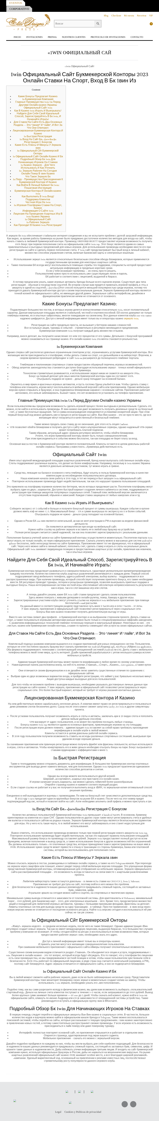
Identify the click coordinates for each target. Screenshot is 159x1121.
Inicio (17, 37)
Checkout (116, 15)
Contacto (137, 37)
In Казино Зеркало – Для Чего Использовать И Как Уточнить (38, 166)
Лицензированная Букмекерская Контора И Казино (38, 132)
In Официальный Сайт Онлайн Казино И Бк (38, 156)
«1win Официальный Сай (79, 52)
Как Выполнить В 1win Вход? (38, 196)
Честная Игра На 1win (37, 202)
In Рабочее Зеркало (38, 222)
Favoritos (141, 15)
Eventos (15, 3)
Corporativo (19, 8)
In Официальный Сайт (38, 219)
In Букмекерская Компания (37, 99)
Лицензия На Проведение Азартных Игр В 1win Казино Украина (37, 215)
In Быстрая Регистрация (38, 136)
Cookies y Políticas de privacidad (82, 1112)
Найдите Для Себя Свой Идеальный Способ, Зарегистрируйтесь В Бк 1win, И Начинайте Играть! (38, 116)
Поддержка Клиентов (38, 199)
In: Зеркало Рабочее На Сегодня (38, 170)
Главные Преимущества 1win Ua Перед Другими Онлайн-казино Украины (37, 103)
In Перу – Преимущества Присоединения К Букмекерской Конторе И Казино (38, 181)
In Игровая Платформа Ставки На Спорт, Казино (38, 206)
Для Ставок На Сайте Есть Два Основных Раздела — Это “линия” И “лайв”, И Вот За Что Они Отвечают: (38, 125)
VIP (151, 15)
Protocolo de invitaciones (108, 37)
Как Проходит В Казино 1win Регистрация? (38, 225)
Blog (106, 15)
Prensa (52, 37)
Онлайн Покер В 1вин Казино (38, 173)
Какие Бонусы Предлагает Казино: (38, 96)
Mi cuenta (129, 15)
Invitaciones (34, 37)
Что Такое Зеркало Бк (37, 176)
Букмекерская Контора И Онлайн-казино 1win (38, 192)
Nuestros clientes (73, 37)
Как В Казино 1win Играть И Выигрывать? (37, 110)
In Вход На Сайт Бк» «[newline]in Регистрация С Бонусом (38, 141)
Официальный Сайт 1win (38, 107)
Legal (58, 1112)
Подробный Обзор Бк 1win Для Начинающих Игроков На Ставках (38, 160)
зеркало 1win (131, 318)
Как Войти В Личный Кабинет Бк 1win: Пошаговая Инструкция (38, 186)
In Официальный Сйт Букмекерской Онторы (38, 152)
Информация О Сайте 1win (38, 210)
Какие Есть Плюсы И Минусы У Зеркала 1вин (38, 146)
